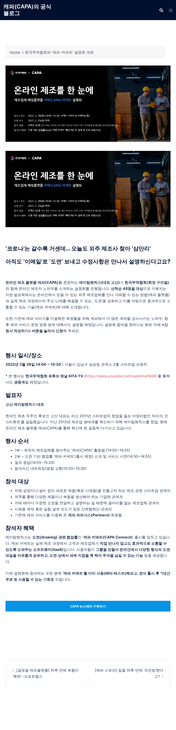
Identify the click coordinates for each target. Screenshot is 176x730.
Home (15, 52)
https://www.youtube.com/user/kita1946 (120, 376)
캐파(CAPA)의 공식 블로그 (27, 9)
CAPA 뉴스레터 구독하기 (88, 606)
